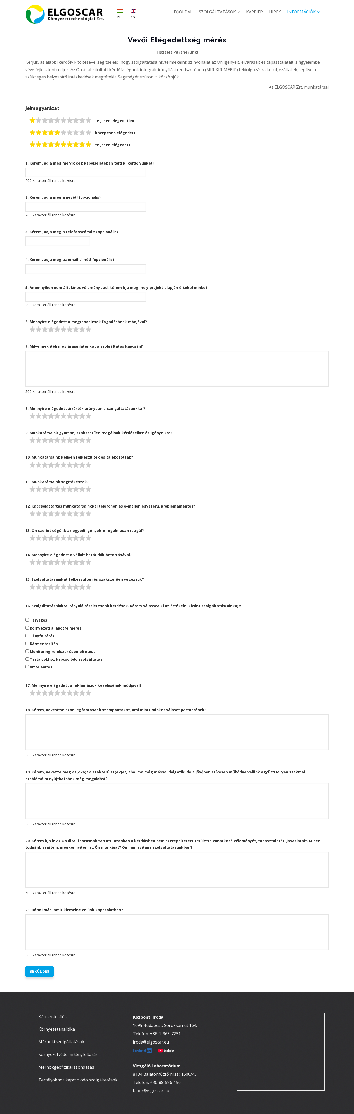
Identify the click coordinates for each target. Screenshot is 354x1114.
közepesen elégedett (115, 132)
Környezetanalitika (56, 1029)
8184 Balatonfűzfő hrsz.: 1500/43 (165, 1074)
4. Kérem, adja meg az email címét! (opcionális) (69, 259)
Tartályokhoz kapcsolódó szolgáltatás (66, 659)
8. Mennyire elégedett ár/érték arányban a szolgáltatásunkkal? (85, 408)
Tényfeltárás (42, 635)
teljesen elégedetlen (114, 120)
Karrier (254, 12)
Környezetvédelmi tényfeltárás (68, 1054)
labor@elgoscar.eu (151, 1091)
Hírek (275, 12)
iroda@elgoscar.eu (151, 1042)
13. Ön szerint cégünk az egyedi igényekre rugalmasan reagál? (84, 530)
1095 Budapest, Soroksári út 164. (165, 1025)
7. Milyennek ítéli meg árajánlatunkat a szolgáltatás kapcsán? (84, 346)
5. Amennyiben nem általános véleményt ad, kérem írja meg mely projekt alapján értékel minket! (116, 287)
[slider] (60, 120)
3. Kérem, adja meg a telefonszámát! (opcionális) (71, 231)
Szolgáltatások (218, 12)
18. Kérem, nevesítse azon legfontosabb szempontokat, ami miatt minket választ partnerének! (115, 709)
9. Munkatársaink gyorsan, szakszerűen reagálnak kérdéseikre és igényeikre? (98, 432)
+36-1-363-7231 (165, 1034)
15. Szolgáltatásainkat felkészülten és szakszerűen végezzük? (84, 579)
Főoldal (183, 12)
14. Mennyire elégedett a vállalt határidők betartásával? (78, 554)
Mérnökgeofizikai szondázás (66, 1067)
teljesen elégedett (112, 144)
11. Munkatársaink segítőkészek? (57, 481)
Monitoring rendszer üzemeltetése (63, 651)
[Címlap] (68, 10)
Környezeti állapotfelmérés (55, 628)
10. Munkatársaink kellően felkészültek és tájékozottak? (79, 457)
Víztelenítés (41, 667)
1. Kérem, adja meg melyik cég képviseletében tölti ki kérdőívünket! (89, 163)
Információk (302, 12)
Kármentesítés (44, 643)
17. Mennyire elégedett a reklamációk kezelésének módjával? (83, 685)
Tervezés (38, 620)
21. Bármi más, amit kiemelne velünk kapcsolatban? (74, 909)
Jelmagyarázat (42, 108)
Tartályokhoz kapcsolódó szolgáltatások (77, 1080)
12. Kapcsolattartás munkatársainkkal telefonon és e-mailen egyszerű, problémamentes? (110, 506)
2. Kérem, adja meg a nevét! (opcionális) (63, 197)
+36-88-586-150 (165, 1082)
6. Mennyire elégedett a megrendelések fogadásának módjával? (86, 321)
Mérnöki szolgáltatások (61, 1042)
